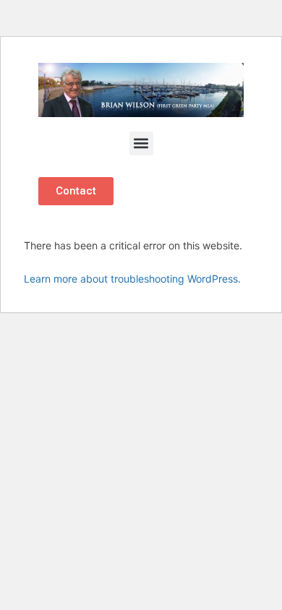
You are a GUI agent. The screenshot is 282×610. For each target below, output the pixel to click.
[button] (141, 143)
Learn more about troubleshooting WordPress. (132, 278)
